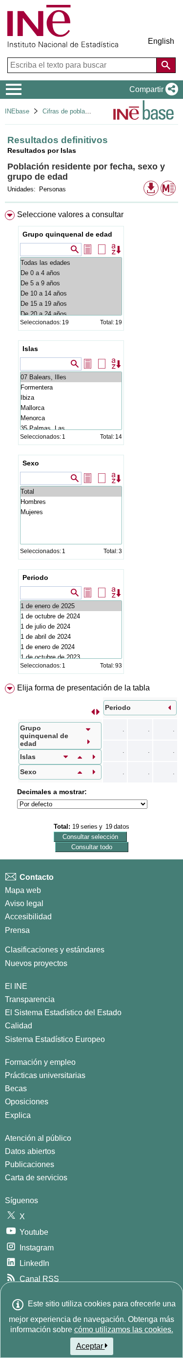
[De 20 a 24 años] (71, 314)
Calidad (18, 1026)
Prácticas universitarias (45, 1075)
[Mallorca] (71, 408)
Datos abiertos (30, 1151)
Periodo (35, 577)
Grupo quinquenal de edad (67, 234)
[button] (151, 89)
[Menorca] (71, 418)
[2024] (71, 616)
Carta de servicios (36, 1177)
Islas (30, 349)
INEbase (17, 111)
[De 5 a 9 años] (71, 283)
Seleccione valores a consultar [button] (70, 214)
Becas (16, 1088)
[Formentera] (71, 387)
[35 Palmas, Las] (71, 428)
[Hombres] (71, 502)
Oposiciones (26, 1102)
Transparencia (30, 999)
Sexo (30, 463)
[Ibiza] (71, 397)
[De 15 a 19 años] (71, 303)
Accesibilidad (28, 916)
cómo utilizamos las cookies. (123, 1329)
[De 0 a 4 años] (71, 273)
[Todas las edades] (71, 263)
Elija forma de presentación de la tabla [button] (83, 688)
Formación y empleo (40, 1062)
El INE (16, 986)
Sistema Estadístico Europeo (55, 1039)
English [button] (161, 41)
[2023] (71, 657)
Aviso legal (24, 903)
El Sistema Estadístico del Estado (63, 1012)
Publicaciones (29, 1164)
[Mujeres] (71, 512)
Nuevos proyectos (36, 963)
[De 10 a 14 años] (71, 293)
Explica (18, 1115)
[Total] (71, 491)
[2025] (71, 606)
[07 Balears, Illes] (71, 377)
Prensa (17, 930)
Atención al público (38, 1138)
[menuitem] (91, 444)
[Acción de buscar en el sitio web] (166, 65)
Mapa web (23, 890)
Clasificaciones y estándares (54, 950)
